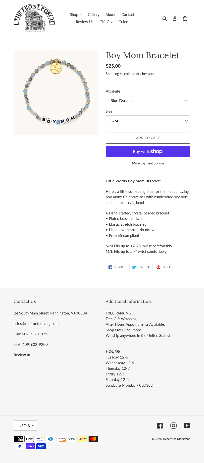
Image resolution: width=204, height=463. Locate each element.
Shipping (112, 74)
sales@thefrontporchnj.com (36, 323)
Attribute (113, 91)
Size (109, 111)
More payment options (148, 163)
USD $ (24, 425)
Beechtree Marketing (176, 439)
